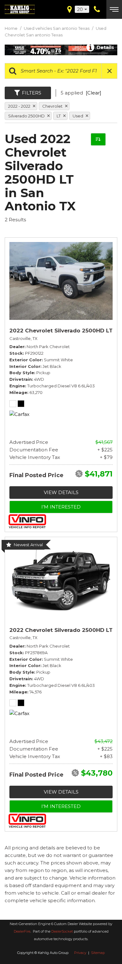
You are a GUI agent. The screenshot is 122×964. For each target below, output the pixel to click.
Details (104, 47)
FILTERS (31, 93)
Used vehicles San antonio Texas (57, 28)
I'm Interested (61, 507)
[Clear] (93, 93)
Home (11, 28)
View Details (61, 492)
